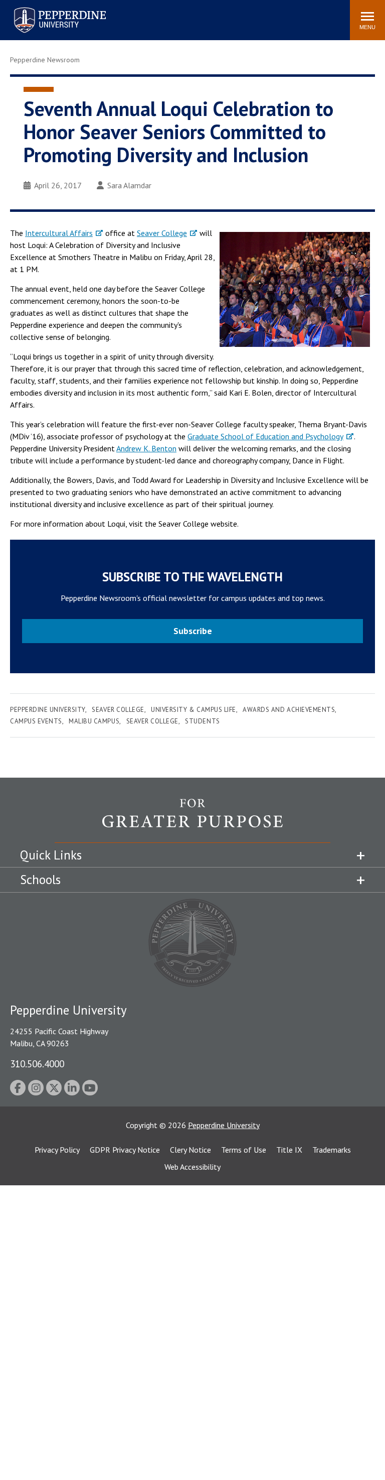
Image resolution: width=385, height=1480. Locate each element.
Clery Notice (190, 1150)
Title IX (289, 1150)
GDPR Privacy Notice (125, 1150)
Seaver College (162, 233)
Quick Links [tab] (51, 855)
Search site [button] (206, 15)
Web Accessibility (192, 1167)
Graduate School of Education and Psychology (265, 436)
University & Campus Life (193, 709)
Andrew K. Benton (146, 448)
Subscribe (192, 631)
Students (202, 721)
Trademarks (331, 1150)
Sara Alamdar (129, 185)
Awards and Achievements (289, 709)
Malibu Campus (94, 721)
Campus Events (36, 721)
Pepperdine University (48, 9)
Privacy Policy (57, 1150)
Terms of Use (243, 1150)
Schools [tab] (40, 880)
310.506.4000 (37, 1063)
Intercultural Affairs (59, 233)
